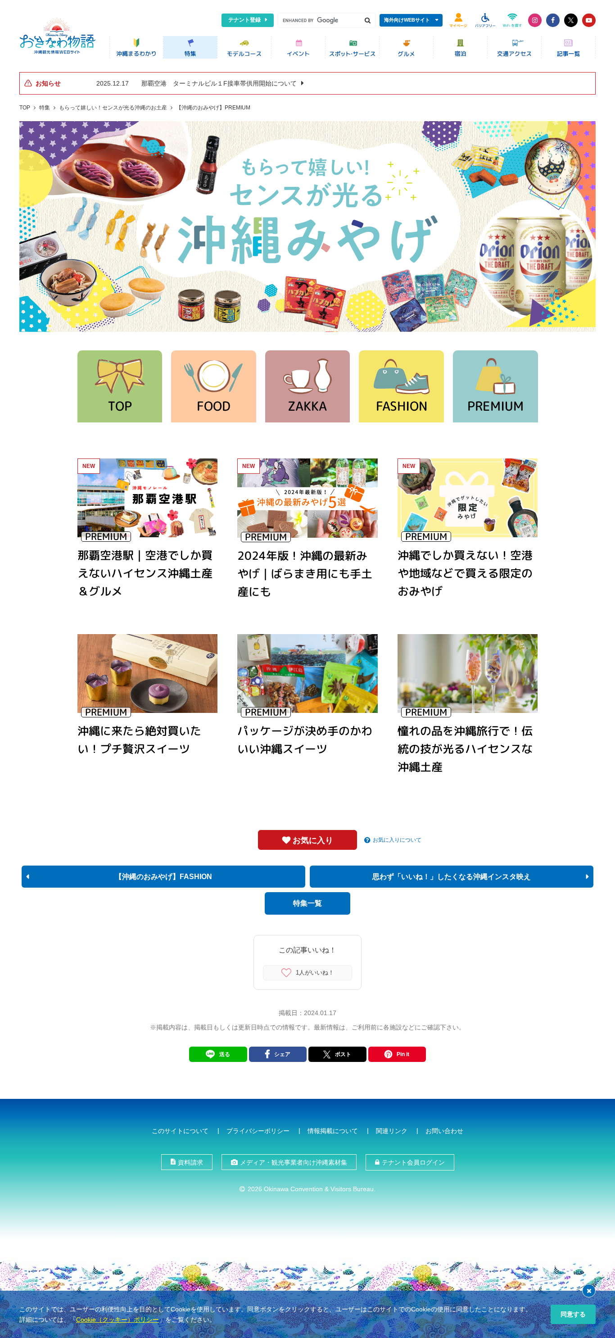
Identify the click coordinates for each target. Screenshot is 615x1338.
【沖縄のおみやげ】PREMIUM (213, 107)
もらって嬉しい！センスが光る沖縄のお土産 (113, 107)
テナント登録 (244, 20)
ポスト (343, 1054)
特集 (44, 107)
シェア (282, 1054)
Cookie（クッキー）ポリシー (117, 1319)
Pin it (403, 1054)
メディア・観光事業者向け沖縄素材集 (293, 1162)
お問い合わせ (444, 1130)
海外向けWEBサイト (407, 20)
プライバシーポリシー (257, 1130)
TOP (24, 107)
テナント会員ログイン (413, 1162)
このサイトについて (180, 1130)
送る (224, 1054)
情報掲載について (333, 1130)
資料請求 (190, 1162)
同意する (573, 1314)
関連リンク (391, 1130)
